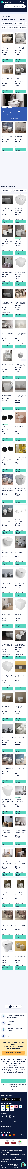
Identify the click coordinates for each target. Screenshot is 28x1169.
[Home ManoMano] (9, 2)
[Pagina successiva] (19, 1006)
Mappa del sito (18, 1150)
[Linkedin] (2, 1116)
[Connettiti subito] (20, 2)
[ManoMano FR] (2, 1135)
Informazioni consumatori (8, 1159)
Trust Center (4, 1157)
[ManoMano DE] (10, 1135)
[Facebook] (6, 1116)
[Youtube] (13, 1116)
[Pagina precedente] (7, 1006)
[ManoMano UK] (6, 1135)
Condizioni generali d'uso (16, 1157)
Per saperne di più (16, 1089)
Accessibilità (4, 1161)
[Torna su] (22, 1135)
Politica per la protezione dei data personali (13, 1154)
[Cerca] (5, 6)
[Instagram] (10, 1116)
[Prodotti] (2, 6)
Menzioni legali (5, 1152)
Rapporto (18, 1159)
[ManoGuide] (23, 1164)
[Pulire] (24, 6)
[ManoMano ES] (13, 1135)
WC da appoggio (6, 16)
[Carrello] (24, 2)
